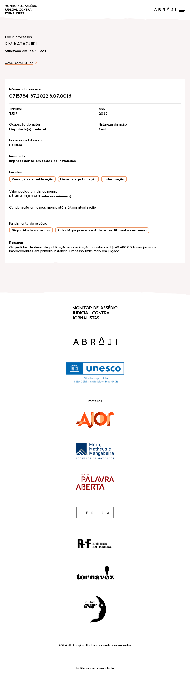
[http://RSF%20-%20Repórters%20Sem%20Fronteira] (95, 544)
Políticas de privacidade (95, 668)
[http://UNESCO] (95, 382)
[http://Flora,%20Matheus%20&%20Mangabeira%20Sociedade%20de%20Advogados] (95, 452)
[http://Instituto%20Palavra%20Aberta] (95, 482)
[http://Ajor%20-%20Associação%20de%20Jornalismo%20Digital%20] (95, 421)
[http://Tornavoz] (95, 575)
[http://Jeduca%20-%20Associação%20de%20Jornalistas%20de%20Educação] (95, 513)
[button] (182, 10)
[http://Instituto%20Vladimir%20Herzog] (95, 610)
